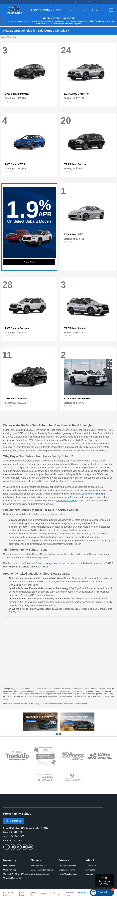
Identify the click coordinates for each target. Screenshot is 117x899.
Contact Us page (43, 563)
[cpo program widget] (44, 756)
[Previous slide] (57, 734)
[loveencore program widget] (72, 778)
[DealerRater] (30, 847)
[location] (89, 2)
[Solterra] (77, 722)
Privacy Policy (22, 894)
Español (89, 874)
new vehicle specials (66, 500)
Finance (63, 860)
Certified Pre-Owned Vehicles (16, 874)
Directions (90, 870)
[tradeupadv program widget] (17, 756)
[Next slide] (60, 734)
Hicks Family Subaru (8, 894)
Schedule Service (39, 866)
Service (36, 860)
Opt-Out (59, 894)
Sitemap (44, 894)
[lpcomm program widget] (44, 778)
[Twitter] (18, 847)
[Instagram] (12, 847)
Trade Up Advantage (67, 874)
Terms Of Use (33, 894)
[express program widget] (72, 756)
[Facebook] (6, 847)
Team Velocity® (81, 893)
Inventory (9, 860)
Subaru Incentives (66, 870)
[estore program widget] (99, 756)
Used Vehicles (9, 870)
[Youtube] (24, 847)
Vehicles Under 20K (12, 878)
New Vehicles (9, 866)
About (90, 860)
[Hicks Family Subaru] (34, 10)
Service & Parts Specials (42, 870)
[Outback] (40, 722)
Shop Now (29, 262)
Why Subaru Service (40, 874)
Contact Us (15, 821)
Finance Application (67, 866)
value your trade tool (78, 497)
